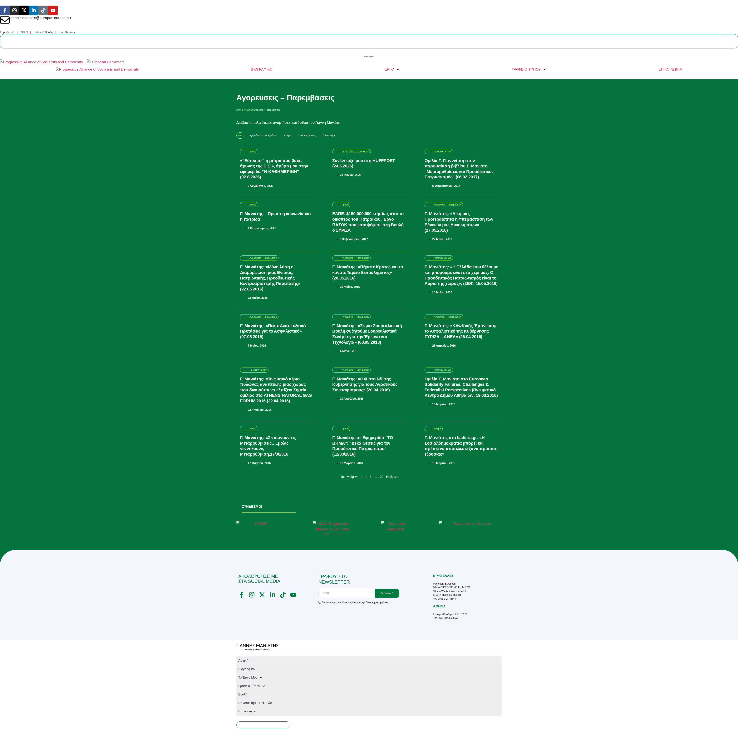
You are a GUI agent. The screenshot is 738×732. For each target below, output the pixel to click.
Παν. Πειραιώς (67, 32)
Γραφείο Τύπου (249, 686)
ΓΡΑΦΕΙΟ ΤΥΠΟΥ (526, 69)
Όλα (240, 135)
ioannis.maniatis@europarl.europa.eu (40, 18)
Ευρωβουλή (7, 32)
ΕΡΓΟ (389, 69)
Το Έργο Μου (247, 677)
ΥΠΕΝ (24, 32)
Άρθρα (287, 135)
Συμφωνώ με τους (355, 602)
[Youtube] (53, 10)
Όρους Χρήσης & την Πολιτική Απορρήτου (365, 602)
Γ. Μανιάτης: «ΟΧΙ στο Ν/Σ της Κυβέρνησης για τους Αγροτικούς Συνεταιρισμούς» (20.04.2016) (364, 384)
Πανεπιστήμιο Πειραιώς (255, 703)
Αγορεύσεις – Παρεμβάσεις (263, 135)
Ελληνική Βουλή (43, 32)
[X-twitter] (24, 10)
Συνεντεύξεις (328, 135)
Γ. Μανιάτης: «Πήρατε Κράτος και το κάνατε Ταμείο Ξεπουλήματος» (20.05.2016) (367, 272)
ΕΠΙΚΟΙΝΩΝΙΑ (670, 69)
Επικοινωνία (247, 711)
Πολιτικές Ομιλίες (307, 135)
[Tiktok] (43, 10)
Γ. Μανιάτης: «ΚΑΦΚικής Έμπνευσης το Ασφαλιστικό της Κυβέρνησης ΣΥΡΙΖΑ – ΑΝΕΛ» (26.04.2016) (461, 331)
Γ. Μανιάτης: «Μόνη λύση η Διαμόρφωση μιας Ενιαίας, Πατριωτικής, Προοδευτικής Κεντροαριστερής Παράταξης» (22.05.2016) (270, 278)
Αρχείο (248, 110)
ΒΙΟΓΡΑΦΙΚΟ (262, 69)
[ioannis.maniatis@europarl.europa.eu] (5, 20)
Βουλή (242, 694)
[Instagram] (14, 10)
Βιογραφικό (246, 669)
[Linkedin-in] (33, 10)
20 (381, 476)
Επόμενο (392, 476)
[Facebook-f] (5, 10)
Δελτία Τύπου (348, 151)
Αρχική (239, 110)
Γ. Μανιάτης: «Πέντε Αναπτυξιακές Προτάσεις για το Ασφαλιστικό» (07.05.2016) (273, 331)
